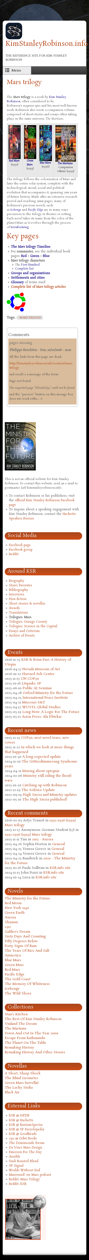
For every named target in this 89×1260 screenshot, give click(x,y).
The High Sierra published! (44, 799)
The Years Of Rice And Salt (27, 950)
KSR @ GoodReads (23, 1134)
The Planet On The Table (25, 1042)
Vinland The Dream (21, 1023)
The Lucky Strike (19, 1087)
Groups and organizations (30, 273)
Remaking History (19, 1047)
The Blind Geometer (21, 1078)
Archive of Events (22, 636)
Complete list (24, 269)
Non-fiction (17, 599)
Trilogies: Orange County (28, 622)
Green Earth (15, 912)
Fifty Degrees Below (21, 941)
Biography (16, 581)
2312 (8, 927)
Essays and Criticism (24, 631)
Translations (18, 613)
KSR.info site (60, 868)
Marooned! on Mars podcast (30, 1175)
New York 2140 (17, 908)
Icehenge (15, 210)
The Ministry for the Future (27, 898)
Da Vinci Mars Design (25, 1148)
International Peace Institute (45, 697)
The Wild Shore (18, 993)
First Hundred (30, 265)
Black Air (12, 1092)
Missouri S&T (33, 702)
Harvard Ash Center (38, 674)
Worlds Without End (24, 1170)
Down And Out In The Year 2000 (31, 1033)
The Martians (65, 163)
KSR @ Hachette (21, 1120)
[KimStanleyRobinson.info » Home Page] (14, 38)
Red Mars (14, 161)
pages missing (20, 343)
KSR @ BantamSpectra (26, 1125)
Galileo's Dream (17, 931)
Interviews (16, 595)
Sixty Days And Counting (25, 936)
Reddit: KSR (17, 1184)
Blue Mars (45, 163)
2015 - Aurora (42, 839)
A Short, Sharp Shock (23, 1073)
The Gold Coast (17, 979)
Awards (14, 608)
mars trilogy (30, 317)
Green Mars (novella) (21, 1083)
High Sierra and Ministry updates (50, 794)
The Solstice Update (38, 790)
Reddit (14, 554)
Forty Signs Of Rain (21, 946)
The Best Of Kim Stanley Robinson (33, 1019)
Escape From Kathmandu (25, 1038)
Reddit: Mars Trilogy (24, 1179)
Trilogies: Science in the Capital (33, 626)
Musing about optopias (41, 771)
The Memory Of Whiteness (27, 984)
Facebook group (20, 550)
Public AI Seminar (37, 688)
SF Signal (16, 1166)
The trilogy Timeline (31, 247)
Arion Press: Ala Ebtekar (42, 716)
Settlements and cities (28, 278)
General (58, 844)
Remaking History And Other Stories (35, 1052)
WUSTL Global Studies (41, 707)
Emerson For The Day (25, 1152)
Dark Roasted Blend (23, 1161)
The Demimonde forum (26, 1143)
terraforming (20, 227)
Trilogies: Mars (20, 617)
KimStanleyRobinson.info (47, 44)
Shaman (11, 922)
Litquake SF (31, 683)
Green (34, 256)
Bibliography (18, 590)
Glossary (17, 282)
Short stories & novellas (27, 604)
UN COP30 (30, 678)
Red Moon (13, 903)
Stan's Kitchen (16, 1014)
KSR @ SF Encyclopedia (26, 1129)
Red (24, 256)
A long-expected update (41, 756)
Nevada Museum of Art (41, 669)
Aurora (10, 917)
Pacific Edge (35, 210)
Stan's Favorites (20, 585)
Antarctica (13, 955)
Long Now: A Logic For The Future (50, 712)
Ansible (14, 1157)
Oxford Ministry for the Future (48, 693)
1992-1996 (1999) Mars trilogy (28, 834)
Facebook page (20, 545)
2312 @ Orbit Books (23, 1138)
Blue (46, 256)
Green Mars (30, 162)
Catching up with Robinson (44, 785)
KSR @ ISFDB (19, 1116)
